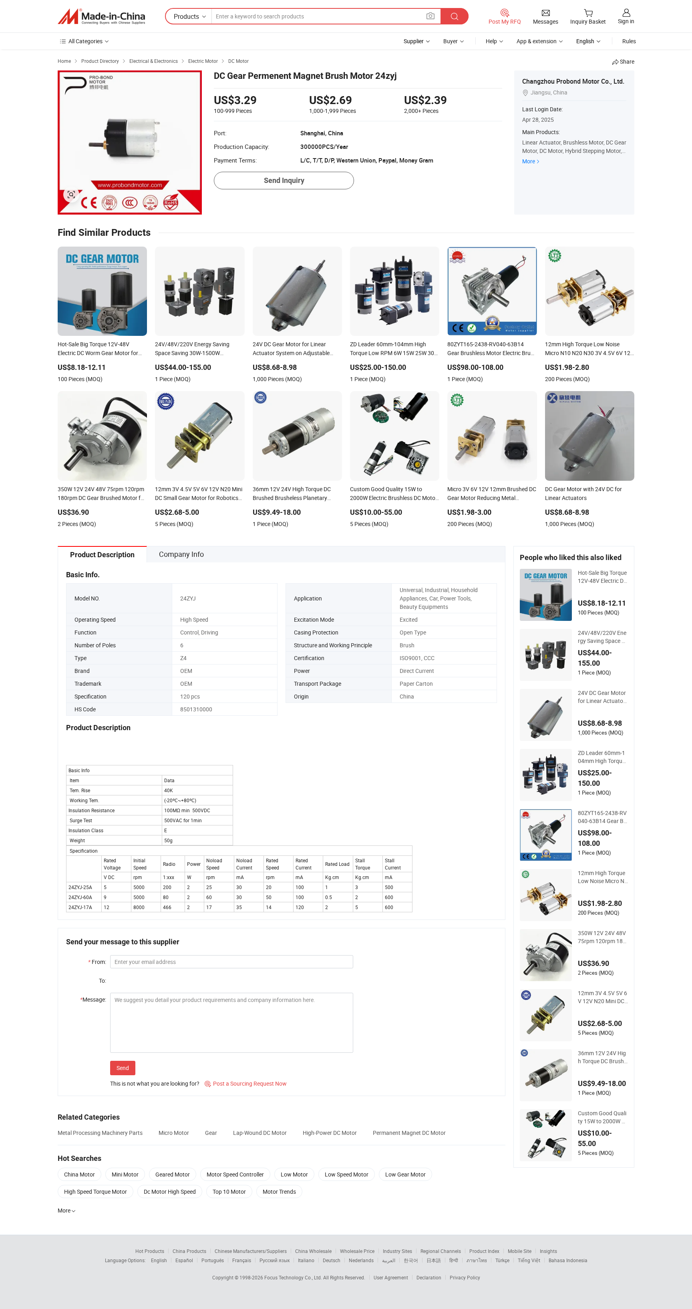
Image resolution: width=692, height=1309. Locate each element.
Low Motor (294, 1174)
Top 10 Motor (229, 1191)
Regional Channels (440, 1251)
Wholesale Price (357, 1251)
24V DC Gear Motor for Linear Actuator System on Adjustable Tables (603, 697)
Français (241, 1260)
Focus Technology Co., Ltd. (293, 1277)
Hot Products (149, 1251)
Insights (548, 1251)
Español (184, 1260)
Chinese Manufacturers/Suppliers (251, 1251)
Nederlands (361, 1260)
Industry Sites (397, 1251)
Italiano (306, 1260)
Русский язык (275, 1260)
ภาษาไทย (477, 1260)
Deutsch (331, 1260)
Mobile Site (519, 1251)
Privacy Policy (465, 1277)
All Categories (85, 41)
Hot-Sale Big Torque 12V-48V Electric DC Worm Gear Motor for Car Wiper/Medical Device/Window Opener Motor (602, 577)
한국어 (411, 1260)
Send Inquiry (284, 180)
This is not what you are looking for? (154, 1083)
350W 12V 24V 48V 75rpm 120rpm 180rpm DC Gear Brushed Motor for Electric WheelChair (603, 937)
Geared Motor (172, 1174)
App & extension (537, 41)
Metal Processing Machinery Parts (100, 1132)
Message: (93, 999)
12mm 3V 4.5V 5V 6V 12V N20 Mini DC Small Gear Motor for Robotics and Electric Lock (603, 997)
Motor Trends (279, 1191)
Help (491, 41)
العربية (388, 1260)
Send (123, 1068)
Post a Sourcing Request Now (246, 1083)
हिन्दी (453, 1260)
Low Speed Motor (346, 1174)
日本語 (433, 1260)
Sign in (626, 21)
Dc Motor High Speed (170, 1191)
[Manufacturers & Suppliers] (101, 16)
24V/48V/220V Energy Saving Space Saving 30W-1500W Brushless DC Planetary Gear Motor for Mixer (603, 637)
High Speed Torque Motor (95, 1191)
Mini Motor (125, 1174)
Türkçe (502, 1260)
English (159, 1260)
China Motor (79, 1174)
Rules (629, 41)
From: (97, 962)
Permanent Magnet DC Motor (409, 1132)
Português (212, 1260)
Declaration (428, 1277)
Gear (211, 1132)
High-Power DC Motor (330, 1132)
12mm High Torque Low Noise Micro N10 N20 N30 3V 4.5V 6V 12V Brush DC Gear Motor (603, 877)
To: (102, 980)
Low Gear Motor (405, 1174)
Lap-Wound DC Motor (260, 1132)
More (528, 161)
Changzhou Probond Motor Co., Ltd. (573, 81)
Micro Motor (174, 1132)
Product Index (484, 1251)
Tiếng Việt (529, 1260)
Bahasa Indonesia (568, 1260)
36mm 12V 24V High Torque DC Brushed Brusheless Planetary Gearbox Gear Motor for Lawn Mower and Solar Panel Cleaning (603, 1057)
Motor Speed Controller (235, 1174)
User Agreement (391, 1277)
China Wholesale (313, 1251)
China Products (189, 1251)
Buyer (450, 41)
